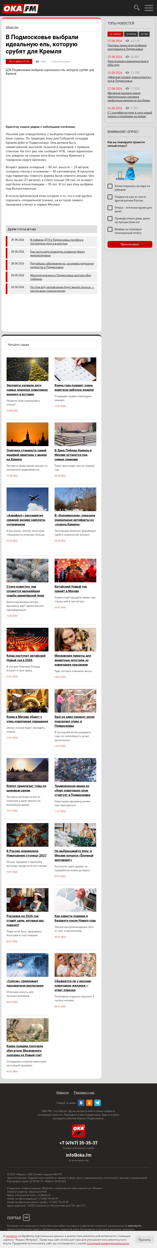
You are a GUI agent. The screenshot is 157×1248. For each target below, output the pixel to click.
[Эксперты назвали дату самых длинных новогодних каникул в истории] (27, 380)
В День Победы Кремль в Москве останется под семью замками (73, 455)
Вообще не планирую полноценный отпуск (128, 230)
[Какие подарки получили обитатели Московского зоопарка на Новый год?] (27, 1040)
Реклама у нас (84, 1092)
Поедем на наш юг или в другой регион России (130, 198)
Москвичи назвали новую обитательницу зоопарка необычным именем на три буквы (129, 96)
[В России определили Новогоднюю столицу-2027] (27, 845)
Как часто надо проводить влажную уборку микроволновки (57, 253)
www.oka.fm (134, 1225)
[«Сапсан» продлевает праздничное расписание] (27, 975)
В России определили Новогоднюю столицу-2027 (27, 853)
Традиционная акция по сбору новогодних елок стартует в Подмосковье (72, 790)
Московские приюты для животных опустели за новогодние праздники (73, 660)
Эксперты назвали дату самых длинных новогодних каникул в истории (27, 390)
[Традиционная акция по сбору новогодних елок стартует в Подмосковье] (75, 780)
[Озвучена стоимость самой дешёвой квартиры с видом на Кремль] (27, 445)
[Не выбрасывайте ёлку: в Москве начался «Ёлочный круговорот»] (75, 845)
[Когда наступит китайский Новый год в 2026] (27, 650)
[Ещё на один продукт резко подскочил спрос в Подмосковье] (75, 711)
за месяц (131, 33)
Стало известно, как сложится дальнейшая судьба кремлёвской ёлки (25, 591)
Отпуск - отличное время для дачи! (133, 209)
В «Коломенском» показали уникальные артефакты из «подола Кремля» (75, 520)
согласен (11, 1236)
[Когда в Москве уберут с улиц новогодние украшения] (27, 711)
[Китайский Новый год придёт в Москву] (75, 581)
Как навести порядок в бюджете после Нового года (75, 918)
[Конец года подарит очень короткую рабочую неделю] (75, 380)
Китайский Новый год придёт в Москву (71, 589)
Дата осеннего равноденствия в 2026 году (128, 62)
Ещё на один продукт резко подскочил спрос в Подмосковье (75, 721)
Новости (62, 1092)
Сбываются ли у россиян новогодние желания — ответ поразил (73, 985)
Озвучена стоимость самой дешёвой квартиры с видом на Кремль (27, 455)
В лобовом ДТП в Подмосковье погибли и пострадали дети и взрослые (56, 241)
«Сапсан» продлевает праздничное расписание (25, 983)
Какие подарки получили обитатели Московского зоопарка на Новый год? (25, 1050)
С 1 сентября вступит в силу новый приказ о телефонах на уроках (130, 114)
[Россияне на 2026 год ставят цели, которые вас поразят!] (27, 910)
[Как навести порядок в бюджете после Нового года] (75, 910)
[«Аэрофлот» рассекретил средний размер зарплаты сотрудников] (27, 510)
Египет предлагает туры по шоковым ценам (26, 788)
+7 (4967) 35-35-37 (78, 1142)
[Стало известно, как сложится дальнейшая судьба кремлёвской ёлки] (27, 581)
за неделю (115, 33)
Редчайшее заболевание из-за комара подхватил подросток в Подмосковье (62, 265)
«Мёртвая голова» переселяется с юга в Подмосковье (129, 78)
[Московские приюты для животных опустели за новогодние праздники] (75, 650)
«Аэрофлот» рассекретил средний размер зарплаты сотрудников (26, 520)
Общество (12, 27)
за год (144, 33)
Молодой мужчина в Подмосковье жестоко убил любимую (60, 277)
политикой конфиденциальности (108, 1243)
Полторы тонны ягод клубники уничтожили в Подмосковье (127, 47)
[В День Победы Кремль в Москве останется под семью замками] (75, 445)
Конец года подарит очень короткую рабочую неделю (74, 388)
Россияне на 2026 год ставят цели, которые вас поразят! (25, 920)
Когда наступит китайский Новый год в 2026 (26, 658)
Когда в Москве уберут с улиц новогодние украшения (27, 719)
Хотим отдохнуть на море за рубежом (132, 187)
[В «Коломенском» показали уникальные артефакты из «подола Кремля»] (75, 510)
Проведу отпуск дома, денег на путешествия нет (132, 220)
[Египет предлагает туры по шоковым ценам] (27, 780)
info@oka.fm (78, 1155)
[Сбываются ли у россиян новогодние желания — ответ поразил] (75, 975)
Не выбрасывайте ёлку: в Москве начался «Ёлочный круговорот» (74, 855)
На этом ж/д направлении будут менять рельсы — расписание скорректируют (62, 288)
